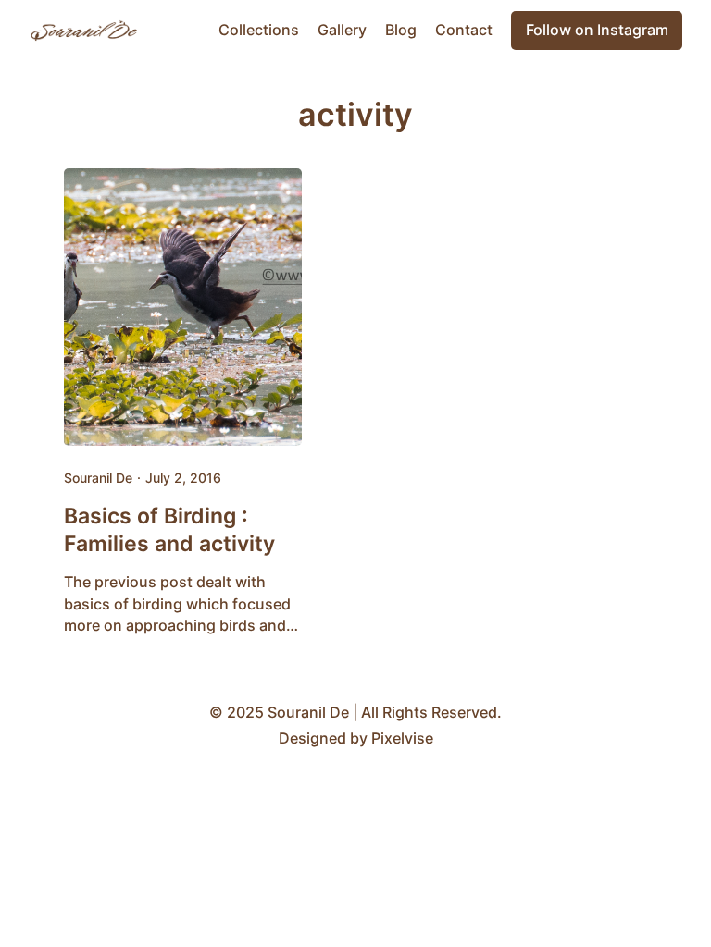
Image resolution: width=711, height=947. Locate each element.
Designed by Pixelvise (356, 738)
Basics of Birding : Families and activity (169, 529)
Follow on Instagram (597, 30)
